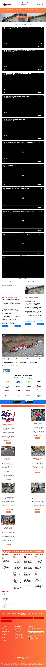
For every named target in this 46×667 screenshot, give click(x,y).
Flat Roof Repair (24, 9)
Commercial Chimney (28, 560)
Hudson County (36, 618)
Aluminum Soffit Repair (39, 581)
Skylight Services (37, 9)
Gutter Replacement (27, 580)
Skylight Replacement (6, 569)
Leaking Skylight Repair (17, 587)
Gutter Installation (27, 579)
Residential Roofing (18, 9)
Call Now (6, 326)
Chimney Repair (27, 561)
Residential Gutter (27, 574)
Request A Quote (17, 326)
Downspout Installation (28, 582)
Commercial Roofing (10, 9)
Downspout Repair (27, 581)
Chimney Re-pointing (27, 563)
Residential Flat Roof (19, 628)
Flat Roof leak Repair (17, 562)
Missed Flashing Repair (39, 585)
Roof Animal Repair (6, 597)
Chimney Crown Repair (28, 568)
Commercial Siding (38, 560)
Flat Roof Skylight (16, 568)
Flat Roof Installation (17, 564)
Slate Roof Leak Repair (6, 565)
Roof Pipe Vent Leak (6, 568)
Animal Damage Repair (6, 595)
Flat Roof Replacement (17, 566)
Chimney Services (7, 10)
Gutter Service (4, 632)
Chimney (3, 635)
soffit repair (30, 321)
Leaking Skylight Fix (17, 588)
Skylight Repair (5, 566)
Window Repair (5, 598)
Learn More (38, 437)
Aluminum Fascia (38, 566)
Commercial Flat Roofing (18, 560)
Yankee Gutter (19, 10)
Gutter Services (13, 10)
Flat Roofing (4, 640)
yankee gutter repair (27, 585)
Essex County (4, 618)
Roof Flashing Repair (38, 586)
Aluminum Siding (38, 568)
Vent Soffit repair (5, 606)
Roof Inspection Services (7, 567)
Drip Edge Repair (38, 587)
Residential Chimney (27, 558)
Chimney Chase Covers (28, 567)
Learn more (8, 442)
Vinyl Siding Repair (38, 567)
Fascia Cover (5, 608)
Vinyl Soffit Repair (38, 580)
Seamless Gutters (27, 583)
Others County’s (25, 618)
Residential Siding (38, 558)
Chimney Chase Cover (19, 635)
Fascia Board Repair (19, 634)
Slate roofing (4, 634)
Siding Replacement (38, 563)
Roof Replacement (6, 563)
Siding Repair (37, 561)
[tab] (6, 618)
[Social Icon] (17, 382)
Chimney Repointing (19, 632)
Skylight (3, 637)
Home (5, 9)
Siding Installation (38, 562)
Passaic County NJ (4, 620)
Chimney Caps (26, 566)
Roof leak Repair (5, 562)
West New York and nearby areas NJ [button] (37, 657)
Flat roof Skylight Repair (17, 567)
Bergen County (15, 618)
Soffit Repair (37, 575)
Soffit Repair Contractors (39, 576)
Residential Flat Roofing (17, 558)
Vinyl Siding (37, 564)
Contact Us (24, 10)
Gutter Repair (26, 576)
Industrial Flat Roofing (17, 563)
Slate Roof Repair (31, 9)
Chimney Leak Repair (28, 562)
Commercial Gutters (27, 575)
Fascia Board (5, 607)
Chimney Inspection (27, 564)
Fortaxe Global (36, 665)
